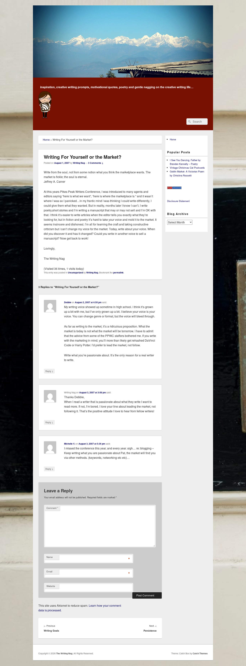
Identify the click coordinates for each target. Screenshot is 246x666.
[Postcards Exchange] (174, 188)
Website (50, 586)
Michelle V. (69, 443)
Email (49, 571)
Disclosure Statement (178, 201)
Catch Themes (200, 653)
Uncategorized (75, 272)
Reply (49, 371)
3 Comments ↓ (95, 162)
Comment (52, 508)
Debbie (67, 302)
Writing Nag (79, 162)
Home (46, 139)
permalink (118, 272)
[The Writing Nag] (123, 76)
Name (49, 557)
